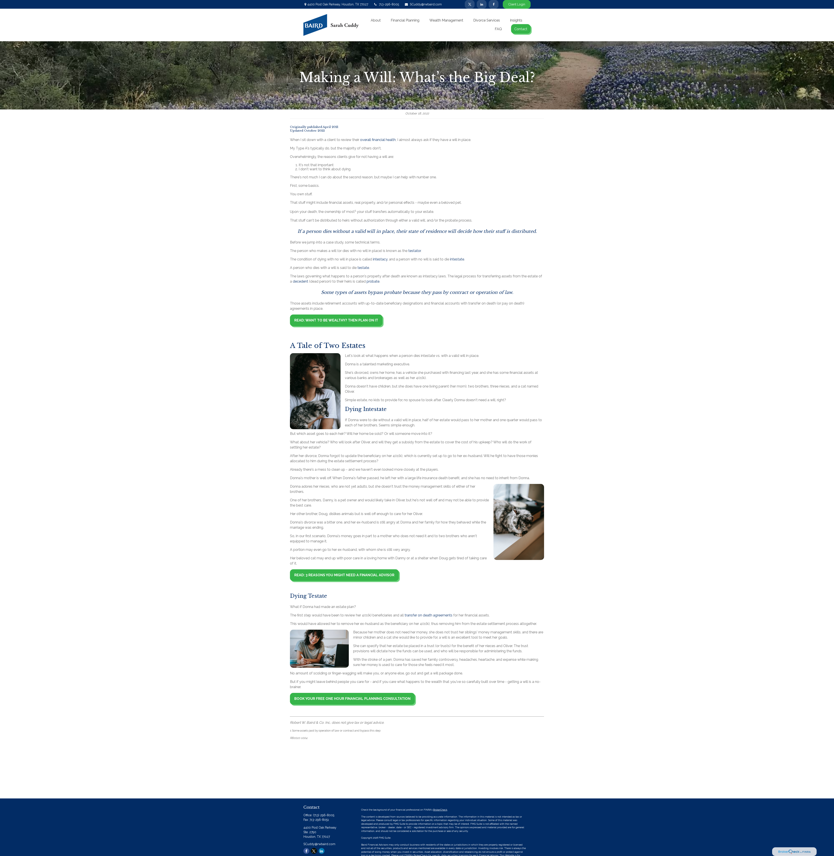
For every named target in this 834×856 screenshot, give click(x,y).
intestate (457, 259)
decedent (300, 281)
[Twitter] (470, 4)
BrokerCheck (440, 809)
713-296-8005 (389, 4)
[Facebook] (493, 4)
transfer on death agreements (428, 615)
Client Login (516, 4)
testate (363, 268)
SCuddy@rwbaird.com (426, 4)
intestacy (380, 259)
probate (373, 281)
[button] (375, 20)
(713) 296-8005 (323, 815)
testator (414, 251)
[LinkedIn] (481, 4)
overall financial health (378, 140)
